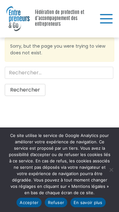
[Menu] (106, 19)
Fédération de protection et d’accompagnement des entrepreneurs (16, 19)
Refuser (56, 202)
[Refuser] (111, 170)
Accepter (29, 202)
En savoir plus (88, 202)
